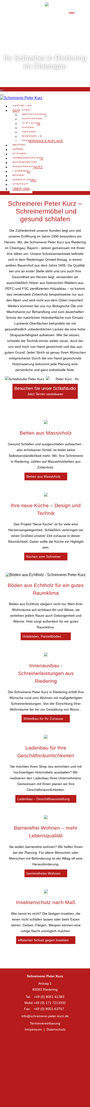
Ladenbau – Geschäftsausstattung (44, 799)
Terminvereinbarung (45, 1023)
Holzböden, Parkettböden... (44, 636)
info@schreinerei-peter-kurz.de (45, 1016)
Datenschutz (56, 1029)
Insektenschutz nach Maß (45, 902)
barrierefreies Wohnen (43, 873)
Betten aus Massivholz (46, 433)
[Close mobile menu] (2, 95)
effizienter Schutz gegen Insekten (44, 940)
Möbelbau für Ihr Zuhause (44, 719)
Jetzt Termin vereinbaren (45, 391)
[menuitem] (42, 141)
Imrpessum (33, 1029)
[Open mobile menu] (2, 90)
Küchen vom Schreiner (44, 556)
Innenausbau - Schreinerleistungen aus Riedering (46, 673)
